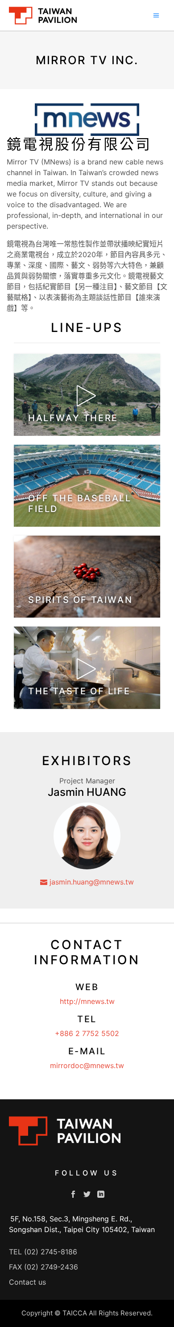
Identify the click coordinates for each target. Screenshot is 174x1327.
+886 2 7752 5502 (87, 1033)
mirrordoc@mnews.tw (87, 1065)
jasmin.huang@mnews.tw (90, 881)
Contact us (27, 1282)
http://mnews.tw (87, 1001)
